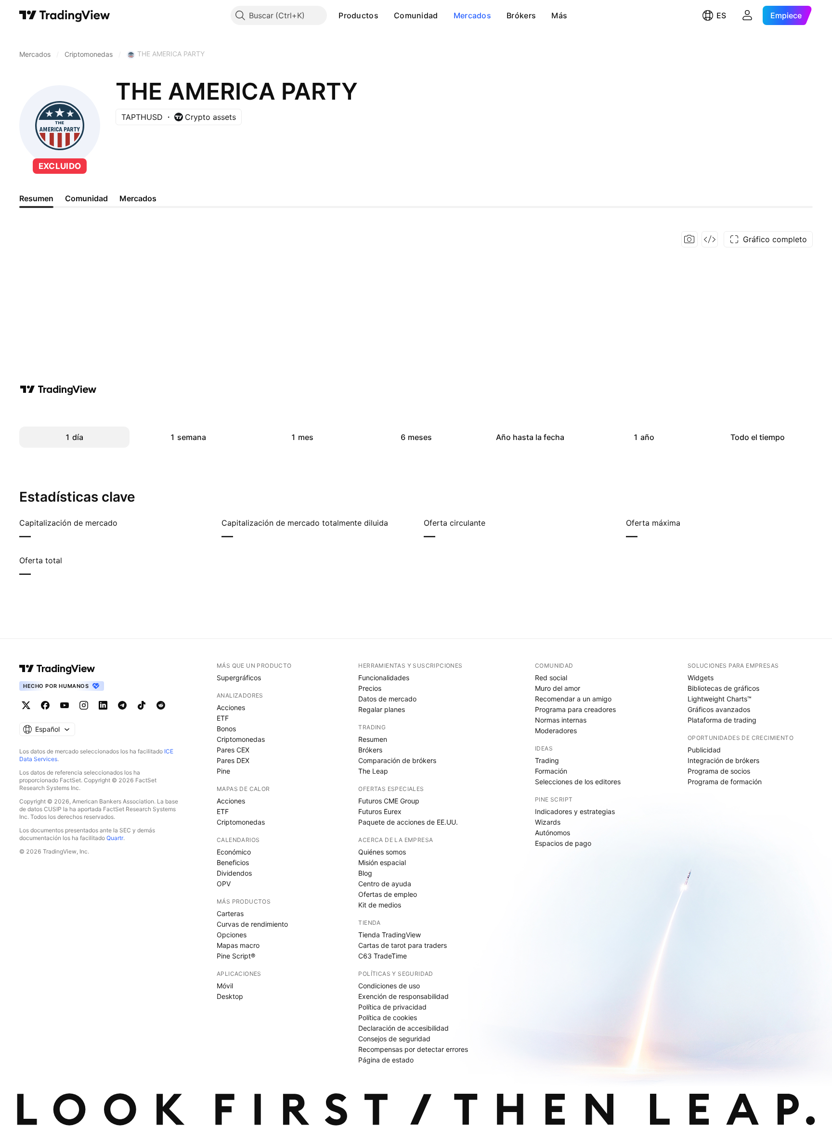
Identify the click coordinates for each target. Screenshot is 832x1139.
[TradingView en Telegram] (122, 705)
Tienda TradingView (389, 935)
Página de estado (386, 1060)
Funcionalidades (383, 677)
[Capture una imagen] (689, 239)
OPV (224, 884)
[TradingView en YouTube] (64, 705)
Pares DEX (233, 760)
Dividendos (234, 873)
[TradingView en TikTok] (141, 705)
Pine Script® (236, 956)
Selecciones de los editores (578, 781)
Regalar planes (381, 709)
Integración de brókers (723, 760)
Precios (369, 688)
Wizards (547, 822)
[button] (385, 15)
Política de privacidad (392, 1007)
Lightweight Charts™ (720, 699)
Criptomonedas (241, 739)
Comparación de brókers (397, 760)
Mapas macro (238, 945)
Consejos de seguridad (394, 1039)
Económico (234, 852)
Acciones (231, 707)
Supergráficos (239, 677)
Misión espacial (382, 862)
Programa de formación (725, 781)
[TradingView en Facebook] (45, 705)
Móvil (225, 986)
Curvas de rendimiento (252, 924)
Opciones (232, 935)
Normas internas (560, 720)
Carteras (230, 913)
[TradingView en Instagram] (84, 705)
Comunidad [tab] (86, 198)
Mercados (472, 15)
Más (559, 15)
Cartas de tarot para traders (402, 945)
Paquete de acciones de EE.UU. (408, 822)
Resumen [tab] (36, 198)
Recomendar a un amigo (573, 699)
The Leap (373, 771)
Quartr (114, 837)
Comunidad (416, 15)
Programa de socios (719, 771)
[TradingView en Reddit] (161, 705)
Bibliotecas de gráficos (723, 688)
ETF (223, 718)
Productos (358, 15)
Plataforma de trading (722, 720)
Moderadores (556, 730)
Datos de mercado (387, 699)
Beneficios (233, 862)
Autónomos (552, 832)
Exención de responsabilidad (403, 996)
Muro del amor (557, 688)
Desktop (230, 996)
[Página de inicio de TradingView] (64, 15)
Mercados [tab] (137, 198)
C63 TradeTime (382, 956)
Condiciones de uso (389, 986)
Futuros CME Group (388, 801)
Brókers (521, 15)
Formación (551, 771)
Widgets (701, 677)
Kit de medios (379, 905)
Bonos (226, 729)
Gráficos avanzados (719, 709)
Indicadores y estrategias (575, 811)
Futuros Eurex (380, 811)
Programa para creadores (575, 709)
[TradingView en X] (26, 705)
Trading (547, 760)
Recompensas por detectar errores (413, 1049)
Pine (223, 771)
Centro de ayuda (384, 884)
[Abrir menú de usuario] (747, 15)
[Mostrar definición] (123, 522)
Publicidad (704, 750)
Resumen (372, 739)
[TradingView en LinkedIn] (103, 705)
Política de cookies (387, 1017)
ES (721, 15)
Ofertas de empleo (387, 894)
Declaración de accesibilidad (403, 1028)
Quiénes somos (382, 852)
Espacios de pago (563, 843)
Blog (365, 873)
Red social (551, 677)
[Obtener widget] (710, 239)
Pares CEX (233, 750)
